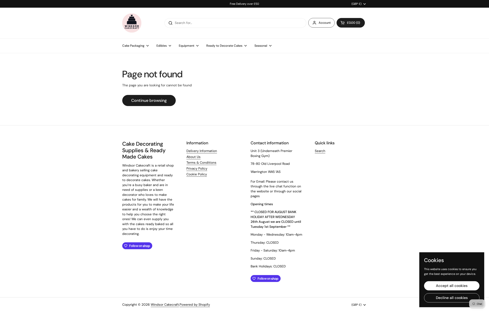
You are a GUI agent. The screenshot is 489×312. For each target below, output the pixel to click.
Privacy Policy (196, 168)
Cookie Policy (196, 174)
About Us (193, 157)
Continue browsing (149, 100)
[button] (351, 23)
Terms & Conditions (201, 162)
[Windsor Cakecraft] (131, 23)
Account (325, 23)
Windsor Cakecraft (165, 304)
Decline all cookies (452, 297)
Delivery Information (201, 151)
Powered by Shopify (195, 304)
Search (320, 151)
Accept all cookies (452, 285)
